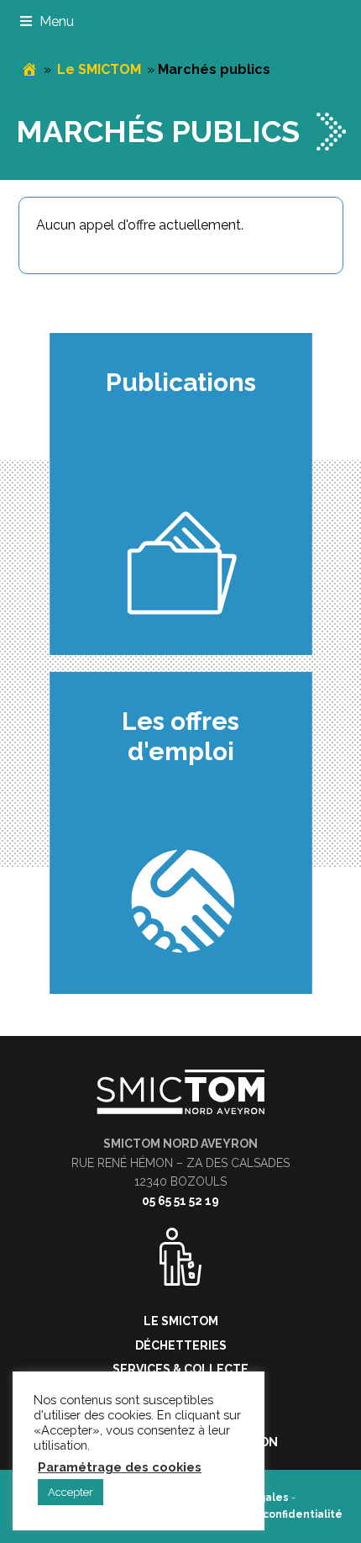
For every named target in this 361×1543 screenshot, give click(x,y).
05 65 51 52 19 (180, 1200)
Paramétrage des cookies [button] (119, 1467)
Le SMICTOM (99, 69)
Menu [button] (56, 21)
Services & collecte (180, 1369)
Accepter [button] (70, 1492)
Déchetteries (181, 1345)
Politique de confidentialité (269, 1514)
